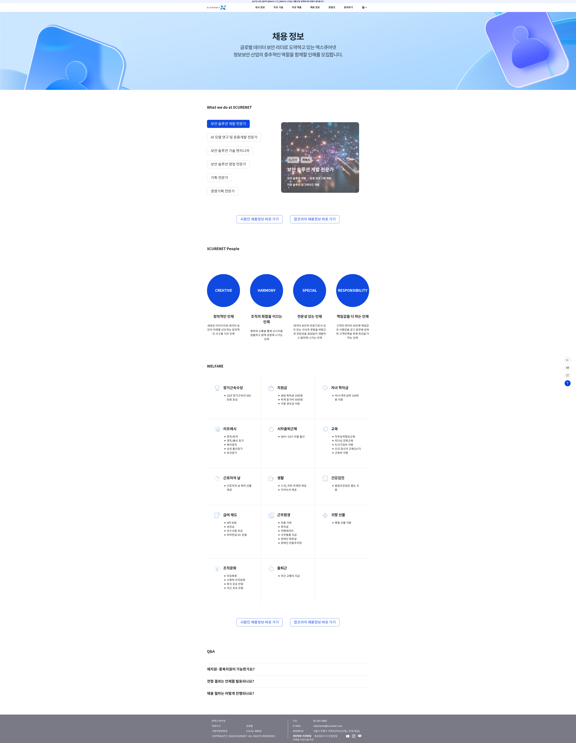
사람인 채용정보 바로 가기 (259, 219)
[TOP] (568, 383)
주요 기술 (278, 7)
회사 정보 (260, 7)
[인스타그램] (354, 736)
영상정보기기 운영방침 (326, 736)
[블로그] (360, 736)
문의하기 (348, 7)
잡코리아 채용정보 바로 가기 (315, 219)
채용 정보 (315, 7)
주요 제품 (297, 7)
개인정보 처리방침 (302, 736)
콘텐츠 (331, 7)
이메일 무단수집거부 (303, 739)
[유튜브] (348, 736)
